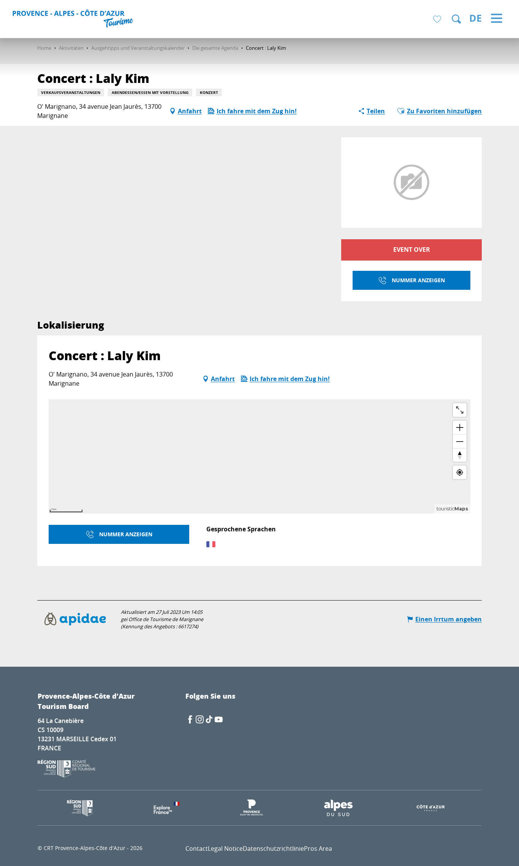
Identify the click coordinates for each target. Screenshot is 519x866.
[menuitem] (74, 19)
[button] (456, 19)
